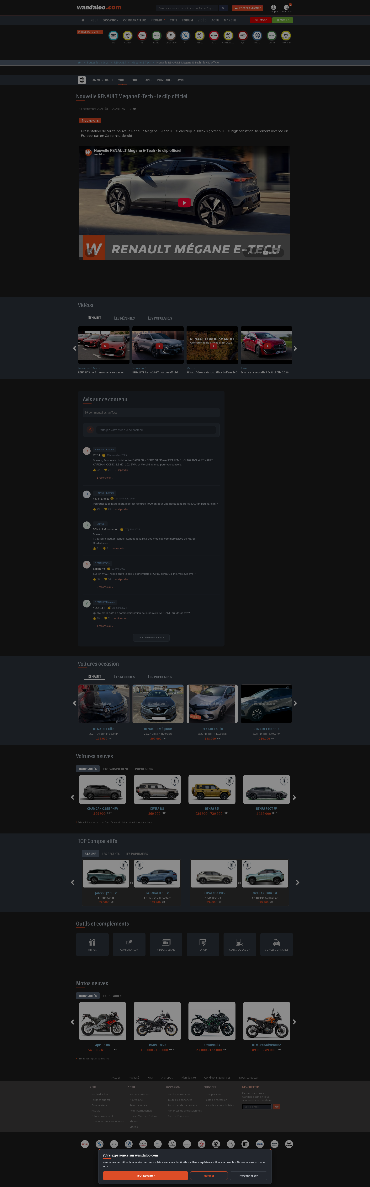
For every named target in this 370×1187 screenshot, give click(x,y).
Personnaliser (249, 1175)
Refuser (209, 1175)
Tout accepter (145, 1175)
